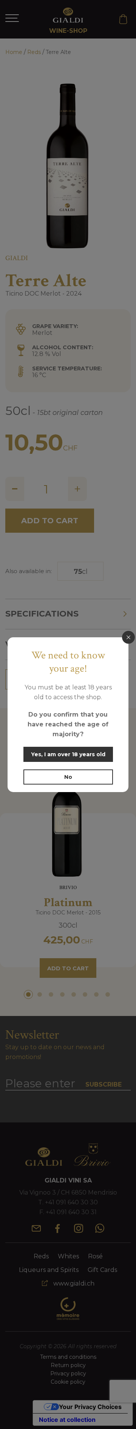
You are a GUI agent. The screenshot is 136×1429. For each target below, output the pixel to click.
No (68, 777)
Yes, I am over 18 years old (68, 754)
